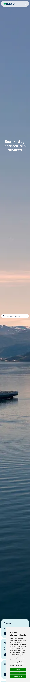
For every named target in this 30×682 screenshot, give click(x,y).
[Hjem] (9, 4)
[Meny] (24, 3)
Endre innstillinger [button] (18, 676)
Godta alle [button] (18, 669)
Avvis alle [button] (18, 673)
